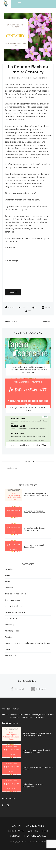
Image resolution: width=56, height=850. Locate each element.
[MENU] (33, 4)
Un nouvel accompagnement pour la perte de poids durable (36, 495)
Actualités (9, 569)
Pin (29, 310)
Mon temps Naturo (13, 631)
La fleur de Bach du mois (34, 78)
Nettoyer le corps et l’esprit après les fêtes (28, 409)
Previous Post (11, 321)
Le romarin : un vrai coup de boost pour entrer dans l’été (35, 512)
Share (11, 307)
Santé (7, 649)
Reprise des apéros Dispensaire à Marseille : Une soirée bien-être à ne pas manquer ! (28, 370)
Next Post (46, 321)
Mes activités (16, 831)
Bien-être (14, 78)
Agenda (8, 575)
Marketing (9, 624)
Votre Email (10, 247)
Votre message (11, 261)
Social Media (10, 655)
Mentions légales (35, 836)
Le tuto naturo (11, 618)
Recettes (8, 637)
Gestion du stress (12, 600)
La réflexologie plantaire (15, 612)
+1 (36, 307)
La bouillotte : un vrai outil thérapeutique (34, 546)
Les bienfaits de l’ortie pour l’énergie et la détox (34, 529)
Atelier (7, 581)
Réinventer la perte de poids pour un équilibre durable (27, 643)
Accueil (17, 826)
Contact (15, 836)
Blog (45, 831)
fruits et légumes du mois (15, 594)
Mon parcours (35, 826)
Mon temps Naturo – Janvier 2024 (28, 445)
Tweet (24, 307)
